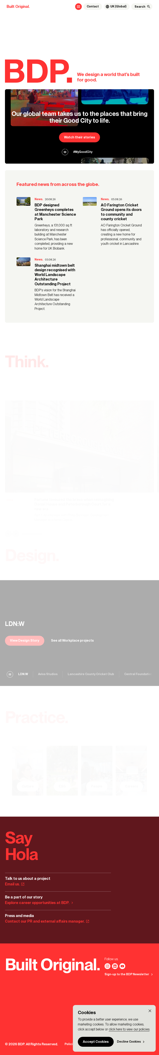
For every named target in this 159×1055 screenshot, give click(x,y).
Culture (28, 787)
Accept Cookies (96, 1042)
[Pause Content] (65, 152)
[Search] (149, 7)
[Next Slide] (15, 534)
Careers (131, 787)
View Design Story (24, 640)
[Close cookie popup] (150, 1010)
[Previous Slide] (8, 534)
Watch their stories (79, 137)
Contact (93, 6)
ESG (62, 787)
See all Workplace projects (72, 640)
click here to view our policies (129, 1029)
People (96, 787)
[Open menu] (78, 6)
